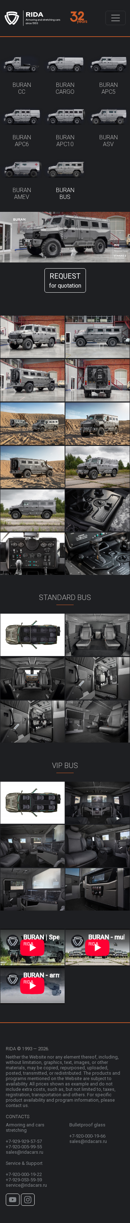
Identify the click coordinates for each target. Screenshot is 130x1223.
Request (65, 280)
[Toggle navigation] (115, 18)
